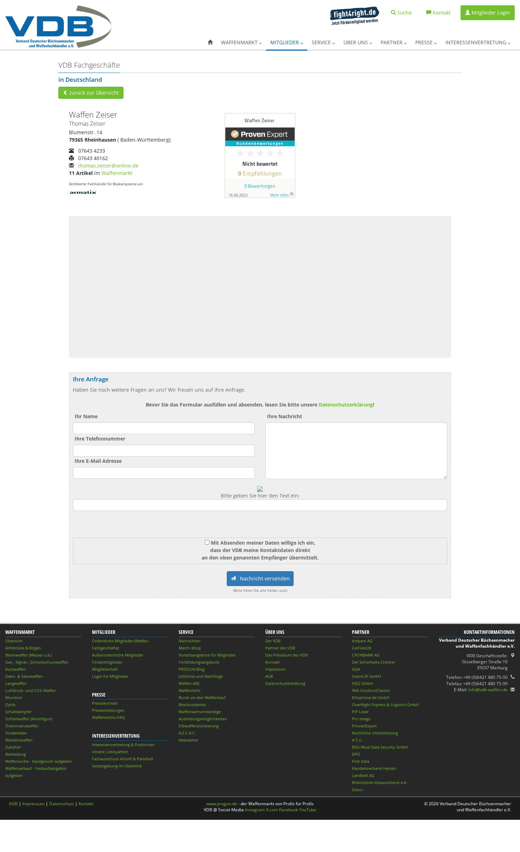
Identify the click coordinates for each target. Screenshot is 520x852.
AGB (269, 676)
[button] (210, 42)
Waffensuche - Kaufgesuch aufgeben (38, 761)
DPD (356, 754)
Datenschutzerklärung (346, 404)
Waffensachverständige (200, 711)
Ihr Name (86, 416)
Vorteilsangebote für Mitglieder (207, 655)
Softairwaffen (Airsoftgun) (28, 718)
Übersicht (14, 640)
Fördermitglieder (107, 662)
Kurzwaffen (15, 669)
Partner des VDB (280, 648)
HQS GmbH (362, 683)
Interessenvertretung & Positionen (123, 744)
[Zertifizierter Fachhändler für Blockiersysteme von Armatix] (83, 191)
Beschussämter (192, 704)
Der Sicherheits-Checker (373, 662)
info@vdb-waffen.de (488, 690)
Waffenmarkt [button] (240, 42)
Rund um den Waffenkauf (202, 697)
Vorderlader (16, 732)
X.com (272, 810)
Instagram (255, 810)
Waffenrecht (190, 690)
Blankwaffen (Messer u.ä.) (28, 655)
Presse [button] (424, 42)
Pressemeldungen (108, 710)
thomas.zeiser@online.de (108, 165)
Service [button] (322, 42)
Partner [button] (392, 42)
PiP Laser (360, 711)
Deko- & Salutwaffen (24, 676)
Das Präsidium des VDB (286, 655)
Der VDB (273, 640)
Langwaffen (16, 683)
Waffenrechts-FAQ (108, 717)
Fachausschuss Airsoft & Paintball (122, 758)
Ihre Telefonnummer (100, 438)
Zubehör (13, 747)
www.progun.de (221, 804)
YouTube (307, 810)
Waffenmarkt (117, 173)
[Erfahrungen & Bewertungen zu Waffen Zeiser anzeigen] (260, 154)
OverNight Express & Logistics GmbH (385, 704)
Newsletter (188, 740)
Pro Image (361, 718)
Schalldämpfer (18, 711)
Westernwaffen (19, 740)
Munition (13, 697)
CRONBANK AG (366, 655)
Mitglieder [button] (285, 42)
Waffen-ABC (189, 683)
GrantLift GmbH (366, 676)
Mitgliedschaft (105, 669)
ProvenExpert (364, 725)
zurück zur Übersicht (93, 92)
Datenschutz (61, 804)
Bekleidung (15, 754)
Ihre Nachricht (284, 416)
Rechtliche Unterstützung (375, 732)
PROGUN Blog (191, 669)
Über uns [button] (356, 42)
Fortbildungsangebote (199, 662)
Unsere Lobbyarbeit (110, 751)
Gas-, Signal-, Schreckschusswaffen (36, 662)
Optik (10, 704)
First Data (360, 761)
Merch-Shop (190, 648)
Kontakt (272, 662)
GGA (356, 669)
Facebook (288, 810)
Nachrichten (190, 640)
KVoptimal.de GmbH (370, 697)
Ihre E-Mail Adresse (98, 461)
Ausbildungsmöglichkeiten (203, 718)
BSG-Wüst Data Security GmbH (380, 747)
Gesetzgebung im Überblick (117, 765)
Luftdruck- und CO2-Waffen (30, 690)
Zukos (357, 789)
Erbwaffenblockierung (199, 725)
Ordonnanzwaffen (22, 725)
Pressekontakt (105, 703)
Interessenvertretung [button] (476, 42)
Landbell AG (363, 775)
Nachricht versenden (263, 578)
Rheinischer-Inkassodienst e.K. (380, 782)
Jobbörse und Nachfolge (201, 676)
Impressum (275, 669)
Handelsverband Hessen (374, 768)
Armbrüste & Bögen (23, 648)
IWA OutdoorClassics (371, 690)
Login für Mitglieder (110, 676)
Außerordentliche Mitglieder (117, 655)
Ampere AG (362, 640)
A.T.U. (357, 740)
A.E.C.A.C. (187, 732)
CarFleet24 (361, 648)
